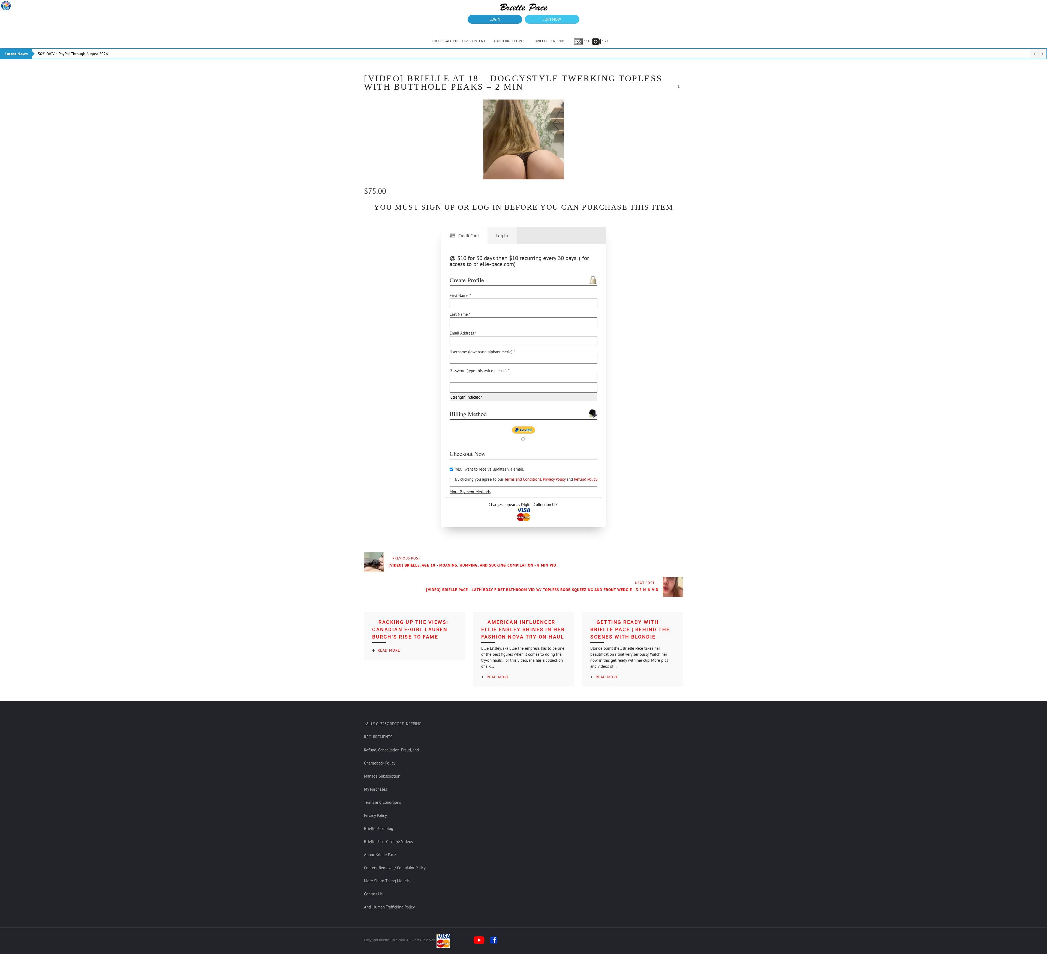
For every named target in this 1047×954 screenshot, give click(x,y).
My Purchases (375, 789)
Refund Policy (585, 479)
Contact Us (373, 893)
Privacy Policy (555, 479)
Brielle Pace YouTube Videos (388, 841)
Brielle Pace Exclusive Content (458, 41)
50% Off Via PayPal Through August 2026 (73, 53)
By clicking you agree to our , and (525, 479)
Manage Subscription (382, 776)
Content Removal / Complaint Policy (395, 867)
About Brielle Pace (510, 41)
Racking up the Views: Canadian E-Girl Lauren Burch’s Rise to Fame (410, 629)
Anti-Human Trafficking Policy (389, 907)
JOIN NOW (552, 19)
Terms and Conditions (522, 479)
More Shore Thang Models (387, 880)
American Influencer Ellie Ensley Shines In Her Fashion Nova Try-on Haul (523, 629)
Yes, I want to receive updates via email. (489, 469)
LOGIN (494, 19)
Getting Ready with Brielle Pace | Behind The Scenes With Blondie (630, 629)
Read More (389, 650)
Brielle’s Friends (550, 41)
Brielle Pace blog (378, 828)
